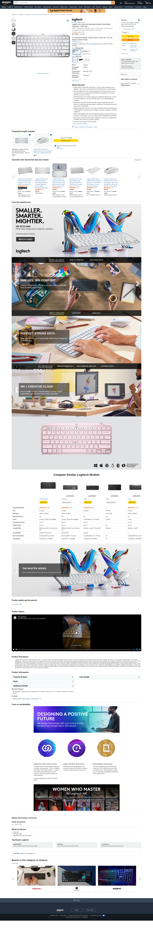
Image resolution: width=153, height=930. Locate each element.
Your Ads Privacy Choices (96, 915)
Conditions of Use (54, 915)
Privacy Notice (63, 915)
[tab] (57, 260)
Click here (53, 691)
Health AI (10, 7)
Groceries (55, 7)
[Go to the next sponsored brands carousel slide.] (139, 879)
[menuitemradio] (137, 649)
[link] (43, 140)
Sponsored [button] (14, 863)
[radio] (13, 20)
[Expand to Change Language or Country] (122, 3)
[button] (3, 7)
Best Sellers (38, 7)
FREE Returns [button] (76, 42)
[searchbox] (64, 2)
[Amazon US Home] (60, 911)
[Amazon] (6, 2)
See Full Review (41, 618)
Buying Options (67, 502)
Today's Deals (73, 7)
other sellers (92, 44)
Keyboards (69, 14)
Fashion (98, 7)
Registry (104, 7)
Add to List (124, 74)
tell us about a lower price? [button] (31, 698)
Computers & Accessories (24, 14)
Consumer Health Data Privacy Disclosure (78, 915)
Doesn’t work (32, 618)
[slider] (73, 649)
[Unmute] (140, 649)
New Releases (47, 7)
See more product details (80, 123)
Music (110, 7)
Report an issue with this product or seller (85, 127)
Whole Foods (64, 7)
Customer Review (23, 618)
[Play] (13, 649)
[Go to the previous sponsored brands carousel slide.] (13, 879)
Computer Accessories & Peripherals (40, 14)
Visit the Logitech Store (78, 22)
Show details (60, 148)
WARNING (16, 853)
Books (80, 7)
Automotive (138, 7)
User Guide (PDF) (17, 604)
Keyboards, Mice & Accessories (58, 14)
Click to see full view (43, 73)
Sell (93, 7)
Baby (144, 7)
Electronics (14, 14)
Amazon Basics (28, 7)
